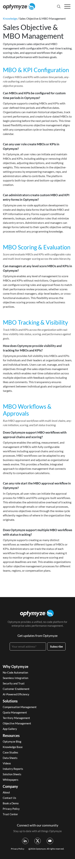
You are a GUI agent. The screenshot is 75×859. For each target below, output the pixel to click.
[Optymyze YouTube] (50, 841)
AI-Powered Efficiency (16, 694)
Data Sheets (10, 757)
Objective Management (17, 723)
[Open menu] (67, 6)
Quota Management (15, 712)
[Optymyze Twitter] (37, 841)
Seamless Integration (15, 678)
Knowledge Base (13, 747)
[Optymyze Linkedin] (25, 841)
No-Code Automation (15, 672)
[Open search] (59, 6)
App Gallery (10, 728)
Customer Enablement (16, 688)
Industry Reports (13, 768)
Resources (11, 735)
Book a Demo (11, 803)
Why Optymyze (15, 666)
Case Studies (10, 752)
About (6, 792)
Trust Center (10, 814)
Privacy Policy (11, 808)
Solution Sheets (12, 774)
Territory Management (16, 717)
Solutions (10, 701)
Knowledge (10, 18)
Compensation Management (20, 707)
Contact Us (9, 797)
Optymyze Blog (12, 741)
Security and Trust (14, 683)
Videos (7, 763)
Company (10, 786)
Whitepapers (10, 779)
